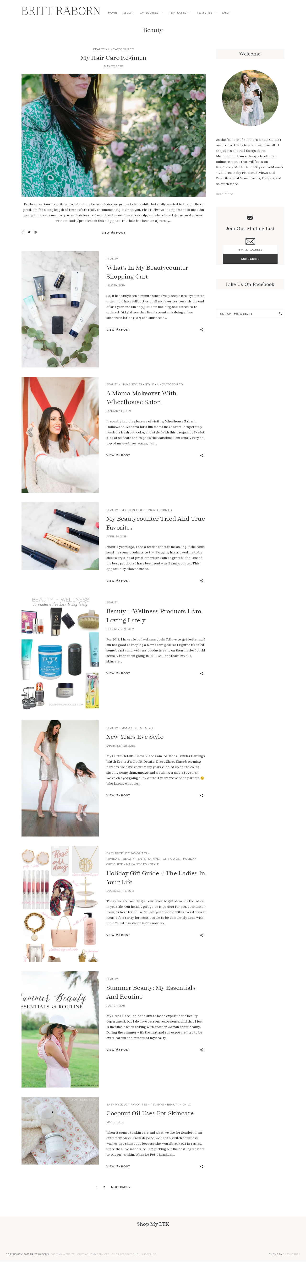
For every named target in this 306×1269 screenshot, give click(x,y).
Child (186, 1104)
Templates (177, 12)
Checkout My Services (93, 1254)
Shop (226, 12)
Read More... (225, 194)
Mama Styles (131, 384)
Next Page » (121, 1187)
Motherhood (132, 510)
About (128, 12)
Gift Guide (171, 858)
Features (204, 12)
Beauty (99, 49)
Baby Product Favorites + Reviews (135, 1104)
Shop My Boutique (125, 1254)
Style (149, 384)
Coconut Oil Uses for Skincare (150, 1113)
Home (112, 12)
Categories (149, 12)
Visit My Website (62, 1254)
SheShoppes (291, 1254)
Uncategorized (121, 49)
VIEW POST (113, 232)
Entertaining (149, 858)
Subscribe (149, 1254)
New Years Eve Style (134, 737)
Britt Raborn (61, 12)
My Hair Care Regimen (114, 58)
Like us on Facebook (250, 284)
